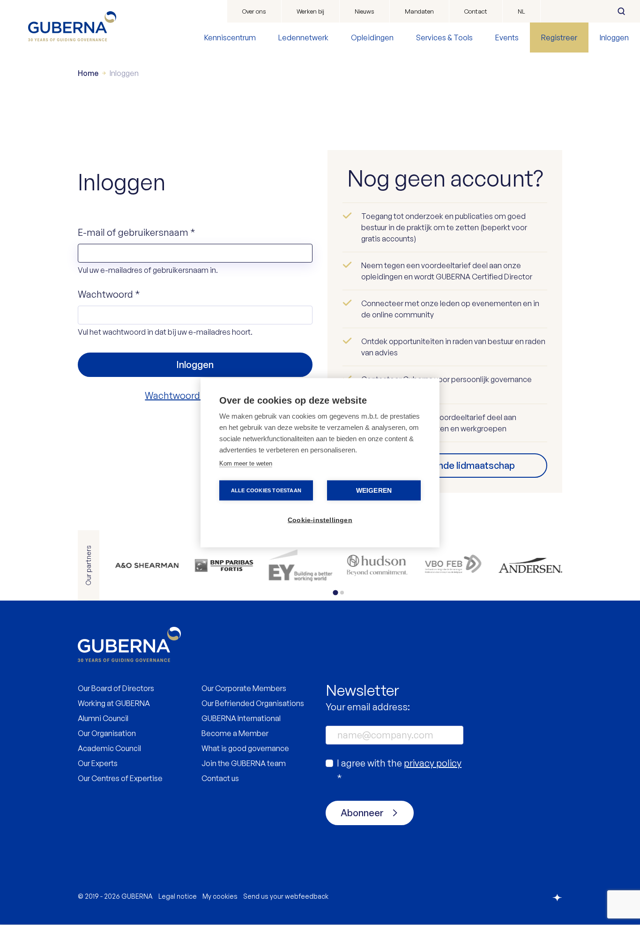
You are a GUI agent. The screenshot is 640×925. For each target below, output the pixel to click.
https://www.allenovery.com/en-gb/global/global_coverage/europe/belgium (147, 565)
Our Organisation (107, 733)
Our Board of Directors (116, 688)
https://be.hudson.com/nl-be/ (377, 565)
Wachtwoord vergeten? (195, 395)
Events (507, 37)
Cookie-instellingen (320, 519)
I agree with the (399, 770)
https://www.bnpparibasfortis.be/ (224, 565)
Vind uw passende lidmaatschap (445, 465)
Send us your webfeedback (285, 896)
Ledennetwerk (303, 37)
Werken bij (310, 11)
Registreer (559, 37)
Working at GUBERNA (114, 703)
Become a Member (234, 733)
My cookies (220, 896)
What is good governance (245, 748)
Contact (475, 11)
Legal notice (177, 896)
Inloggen (614, 37)
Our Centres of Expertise (120, 778)
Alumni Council (103, 718)
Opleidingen (372, 37)
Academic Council (109, 748)
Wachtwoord (109, 294)
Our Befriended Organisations (252, 703)
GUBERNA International (241, 718)
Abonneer (362, 813)
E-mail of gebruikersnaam (136, 232)
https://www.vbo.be (454, 565)
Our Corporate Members (243, 688)
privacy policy (432, 763)
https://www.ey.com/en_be (300, 565)
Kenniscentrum (230, 37)
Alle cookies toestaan (266, 490)
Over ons (254, 11)
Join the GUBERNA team (243, 763)
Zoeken (621, 11)
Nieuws (364, 11)
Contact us (220, 778)
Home (88, 73)
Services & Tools (444, 37)
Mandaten (419, 11)
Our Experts (98, 763)
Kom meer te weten (245, 462)
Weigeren (374, 490)
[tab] (335, 592)
